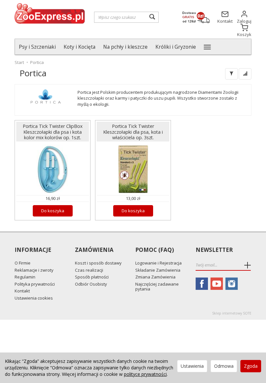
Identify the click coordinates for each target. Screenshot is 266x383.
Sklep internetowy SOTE (231, 313)
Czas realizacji (89, 270)
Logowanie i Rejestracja (158, 263)
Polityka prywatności (35, 284)
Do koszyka (52, 211)
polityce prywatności (145, 374)
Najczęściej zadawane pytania (157, 286)
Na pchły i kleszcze (125, 46)
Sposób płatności (92, 277)
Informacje (33, 250)
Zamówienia (94, 250)
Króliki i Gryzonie (175, 46)
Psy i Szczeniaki (37, 46)
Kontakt (22, 291)
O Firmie (22, 263)
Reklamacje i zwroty (34, 270)
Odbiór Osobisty (91, 284)
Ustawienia (192, 366)
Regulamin (25, 277)
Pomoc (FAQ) (154, 250)
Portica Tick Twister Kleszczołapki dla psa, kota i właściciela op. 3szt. (133, 131)
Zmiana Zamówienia (155, 277)
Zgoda (251, 366)
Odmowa (224, 366)
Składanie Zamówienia (157, 270)
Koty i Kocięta (79, 46)
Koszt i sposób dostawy (98, 263)
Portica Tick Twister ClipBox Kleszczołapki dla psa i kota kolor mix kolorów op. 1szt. (52, 131)
